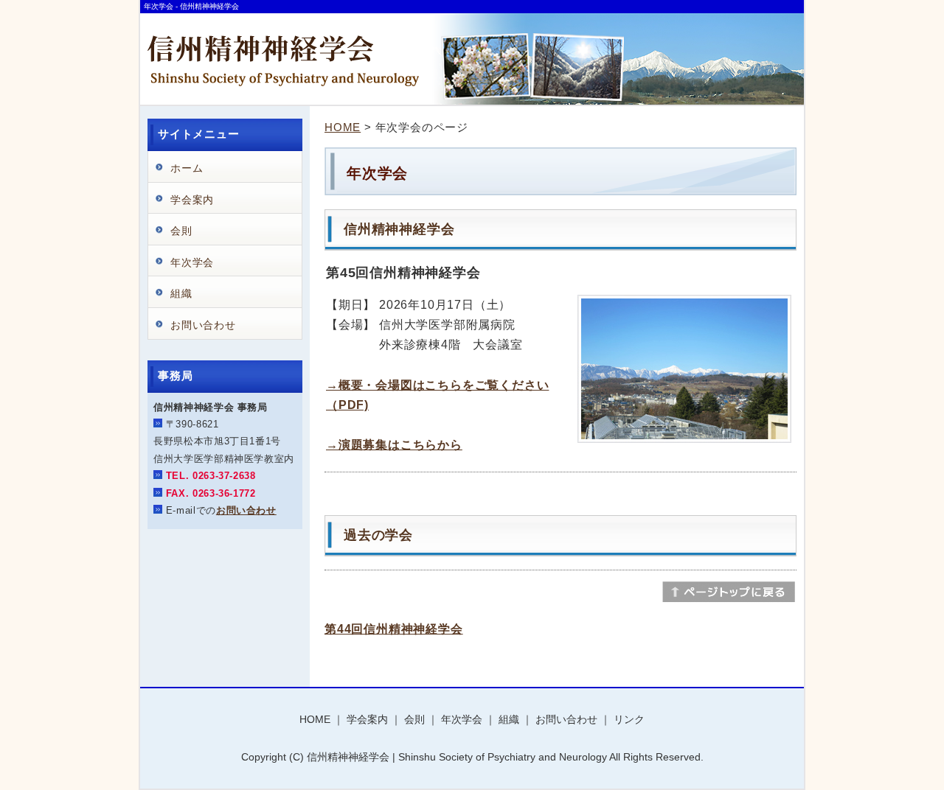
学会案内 (192, 200)
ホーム (186, 168)
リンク (629, 719)
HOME (342, 127)
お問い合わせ (203, 325)
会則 (181, 231)
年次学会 (192, 262)
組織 (181, 293)
